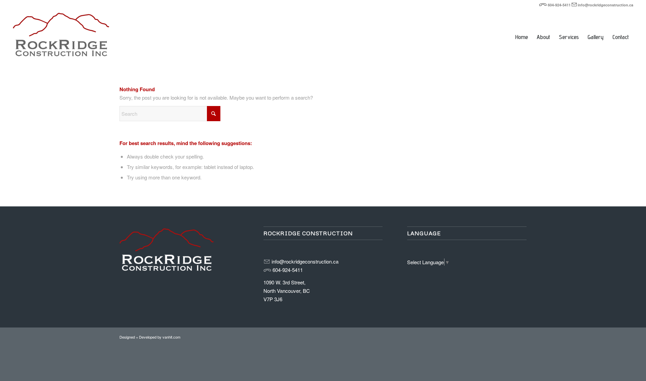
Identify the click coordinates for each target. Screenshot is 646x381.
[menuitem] (521, 27)
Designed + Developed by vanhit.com (149, 337)
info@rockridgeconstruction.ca (605, 4)
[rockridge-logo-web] (61, 37)
